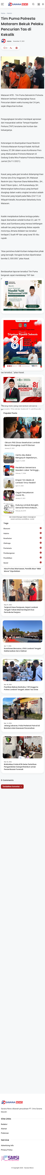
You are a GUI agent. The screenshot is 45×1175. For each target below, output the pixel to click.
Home (3, 13)
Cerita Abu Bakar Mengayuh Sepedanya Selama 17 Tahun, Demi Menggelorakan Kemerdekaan (26, 456)
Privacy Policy (6, 1150)
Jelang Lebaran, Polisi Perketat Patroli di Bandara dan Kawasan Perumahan (22, 726)
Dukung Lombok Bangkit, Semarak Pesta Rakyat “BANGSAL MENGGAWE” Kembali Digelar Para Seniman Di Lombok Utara (27, 506)
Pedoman (5, 1133)
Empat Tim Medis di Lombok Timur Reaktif (25, 481)
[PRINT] (16, 48)
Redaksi (4, 1124)
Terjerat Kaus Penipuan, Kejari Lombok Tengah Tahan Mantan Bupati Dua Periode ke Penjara (21, 609)
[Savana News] (18, 4)
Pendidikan (22, 558)
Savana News (29, 1168)
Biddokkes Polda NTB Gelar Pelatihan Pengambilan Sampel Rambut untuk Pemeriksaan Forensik (20, 767)
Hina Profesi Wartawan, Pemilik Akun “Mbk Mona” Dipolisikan (22, 569)
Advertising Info (7, 1145)
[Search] (33, 4)
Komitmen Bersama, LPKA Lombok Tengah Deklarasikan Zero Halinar (22, 649)
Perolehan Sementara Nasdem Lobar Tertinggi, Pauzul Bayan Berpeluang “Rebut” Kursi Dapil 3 (27, 469)
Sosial (22, 563)
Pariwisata (22, 548)
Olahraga (22, 543)
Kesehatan (22, 538)
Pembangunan (22, 553)
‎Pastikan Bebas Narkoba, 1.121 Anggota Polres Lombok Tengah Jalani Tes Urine (21, 688)
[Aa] (11, 48)
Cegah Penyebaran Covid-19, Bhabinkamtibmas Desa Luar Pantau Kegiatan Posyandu (26, 494)
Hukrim (9, 13)
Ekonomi (22, 528)
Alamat (4, 1129)
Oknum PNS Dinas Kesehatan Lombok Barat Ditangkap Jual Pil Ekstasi (22, 444)
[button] (15, 59)
